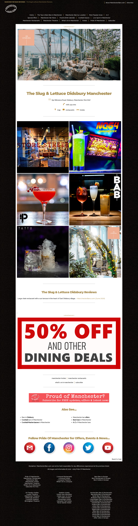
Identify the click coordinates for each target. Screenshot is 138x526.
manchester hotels (59, 378)
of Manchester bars (82, 422)
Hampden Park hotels (64, 501)
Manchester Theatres (50, 20)
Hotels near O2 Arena (64, 496)
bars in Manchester (32, 420)
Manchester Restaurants (31, 20)
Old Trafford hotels (64, 498)
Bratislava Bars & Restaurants (101, 498)
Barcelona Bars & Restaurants (101, 494)
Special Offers (32, 18)
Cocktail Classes (84, 18)
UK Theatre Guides (32, 492)
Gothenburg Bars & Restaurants (101, 501)
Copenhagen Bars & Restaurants (101, 499)
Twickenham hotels (64, 499)
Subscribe (111, 20)
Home (31, 15)
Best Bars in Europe (101, 476)
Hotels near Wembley (64, 494)
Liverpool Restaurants (64, 476)
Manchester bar (81, 417)
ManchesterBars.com (44, 466)
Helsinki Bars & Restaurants (101, 503)
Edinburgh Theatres (32, 498)
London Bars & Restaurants (101, 508)
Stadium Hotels (64, 492)
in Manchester (36, 422)
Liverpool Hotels (64, 478)
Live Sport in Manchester (101, 18)
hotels (82, 110)
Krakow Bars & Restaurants (101, 504)
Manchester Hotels (32, 481)
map (59, 110)
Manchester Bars (32, 480)
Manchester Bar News (48, 18)
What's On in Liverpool (64, 481)
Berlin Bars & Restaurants (101, 496)
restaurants (70, 110)
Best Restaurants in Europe (101, 478)
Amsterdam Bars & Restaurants (101, 492)
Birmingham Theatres (32, 501)
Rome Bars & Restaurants (101, 513)
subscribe (79, 382)
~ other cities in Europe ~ (101, 518)
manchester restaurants (77, 378)
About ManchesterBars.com (115, 3)
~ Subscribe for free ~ (32, 486)
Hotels (84, 20)
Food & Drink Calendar (67, 18)
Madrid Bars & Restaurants (101, 509)
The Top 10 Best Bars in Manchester (49, 15)
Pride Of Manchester (97, 20)
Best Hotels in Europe (101, 480)
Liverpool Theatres (64, 480)
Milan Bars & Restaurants (101, 511)
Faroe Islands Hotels (64, 503)
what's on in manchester (64, 382)
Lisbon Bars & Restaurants (101, 506)
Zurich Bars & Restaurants (101, 516)
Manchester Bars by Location (75, 15)
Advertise (130, 3)
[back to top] (116, 459)
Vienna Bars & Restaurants (101, 514)
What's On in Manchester (70, 20)
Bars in (28, 417)
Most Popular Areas (96, 15)
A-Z (107, 15)
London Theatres (32, 494)
